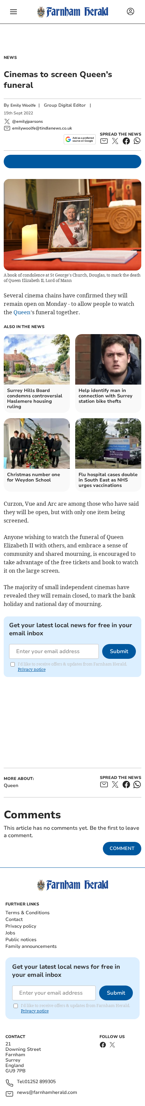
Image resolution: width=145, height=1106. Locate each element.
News (10, 57)
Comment (122, 848)
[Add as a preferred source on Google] (80, 139)
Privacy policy (20, 926)
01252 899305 (40, 1082)
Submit (119, 651)
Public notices (20, 939)
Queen (21, 312)
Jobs (10, 933)
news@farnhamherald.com (47, 1093)
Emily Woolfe (23, 105)
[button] (13, 12)
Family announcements (31, 946)
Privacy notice (32, 669)
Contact (14, 919)
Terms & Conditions (27, 912)
